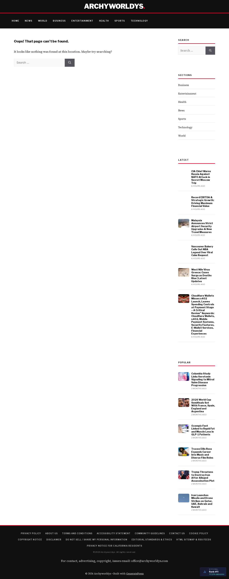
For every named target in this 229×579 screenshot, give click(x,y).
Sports (119, 21)
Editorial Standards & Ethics (152, 539)
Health (104, 21)
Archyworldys (113, 6)
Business (59, 21)
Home (15, 21)
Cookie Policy (198, 533)
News (28, 21)
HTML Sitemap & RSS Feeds (193, 539)
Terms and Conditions (77, 533)
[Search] (70, 63)
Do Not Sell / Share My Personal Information (96, 539)
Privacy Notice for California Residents (114, 546)
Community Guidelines (150, 533)
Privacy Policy (31, 533)
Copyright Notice (30, 539)
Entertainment (82, 21)
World (42, 21)
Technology (139, 21)
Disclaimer (53, 539)
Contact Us (177, 533)
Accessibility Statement (113, 533)
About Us (51, 533)
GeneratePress (135, 573)
